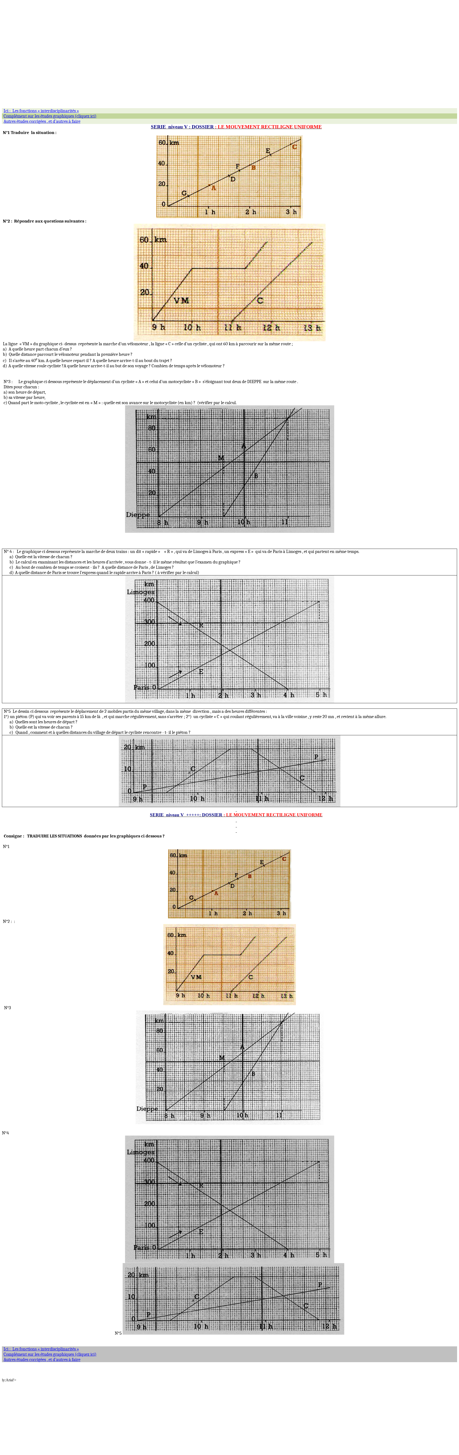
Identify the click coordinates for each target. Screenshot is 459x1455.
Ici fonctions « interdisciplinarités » (41, 1349)
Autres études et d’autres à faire (42, 1359)
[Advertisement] (145, 35)
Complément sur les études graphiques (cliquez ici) (50, 1354)
